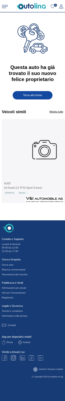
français (51, 369)
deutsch (42, 369)
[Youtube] (13, 357)
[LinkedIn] (22, 357)
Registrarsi (7, 297)
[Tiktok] (31, 357)
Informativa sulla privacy (14, 315)
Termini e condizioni (12, 311)
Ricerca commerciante (14, 269)
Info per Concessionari (14, 292)
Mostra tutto (56, 111)
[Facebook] (4, 357)
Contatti (12, 325)
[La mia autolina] (61, 6)
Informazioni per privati (14, 287)
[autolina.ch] (31, 6)
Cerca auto (8, 264)
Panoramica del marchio (15, 274)
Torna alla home (32, 95)
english (59, 369)
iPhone (9, 342)
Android (26, 342)
